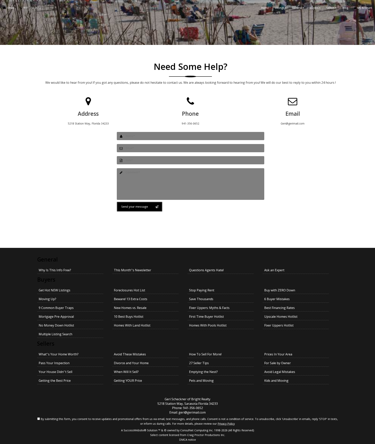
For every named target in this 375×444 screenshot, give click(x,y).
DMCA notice (187, 439)
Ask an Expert (274, 270)
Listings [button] (279, 8)
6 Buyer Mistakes (277, 299)
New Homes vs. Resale (130, 308)
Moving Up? (47, 299)
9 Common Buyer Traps (56, 308)
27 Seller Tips (199, 363)
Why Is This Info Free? (55, 270)
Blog (345, 8)
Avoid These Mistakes (130, 354)
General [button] (297, 8)
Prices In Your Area (278, 354)
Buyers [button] (314, 8)
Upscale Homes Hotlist (280, 316)
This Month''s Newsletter (132, 270)
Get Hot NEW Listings (54, 290)
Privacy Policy (226, 423)
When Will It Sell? (126, 372)
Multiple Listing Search (55, 334)
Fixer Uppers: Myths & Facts (209, 308)
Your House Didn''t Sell (55, 372)
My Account (364, 8)
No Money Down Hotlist (56, 325)
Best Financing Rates (279, 308)
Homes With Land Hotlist (132, 325)
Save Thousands (201, 299)
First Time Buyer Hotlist (206, 316)
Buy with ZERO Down (279, 290)
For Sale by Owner (277, 363)
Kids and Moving (276, 380)
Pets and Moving (201, 380)
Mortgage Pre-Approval (56, 316)
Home (265, 8)
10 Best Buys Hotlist (128, 316)
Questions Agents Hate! (206, 270)
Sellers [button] (330, 8)
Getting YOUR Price (128, 380)
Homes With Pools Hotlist (208, 325)
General (47, 259)
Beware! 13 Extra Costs (130, 299)
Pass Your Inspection (54, 363)
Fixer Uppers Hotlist (279, 325)
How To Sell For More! (205, 354)
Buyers (46, 279)
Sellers (45, 343)
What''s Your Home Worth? (59, 354)
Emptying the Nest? (203, 372)
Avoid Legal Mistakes (279, 372)
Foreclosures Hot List (129, 290)
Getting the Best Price (55, 380)
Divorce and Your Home (131, 363)
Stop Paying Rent (201, 290)
